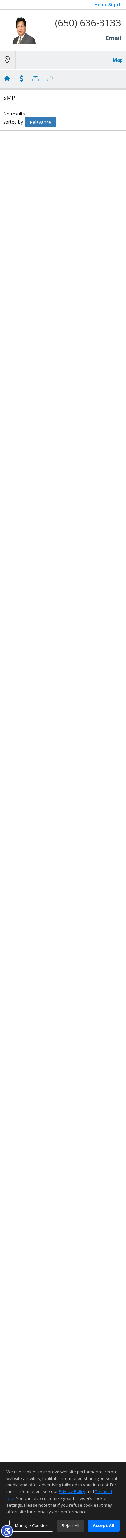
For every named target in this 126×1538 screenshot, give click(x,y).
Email (113, 38)
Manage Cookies (31, 1525)
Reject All (70, 1525)
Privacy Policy (72, 1491)
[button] (7, 1531)
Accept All (103, 1525)
